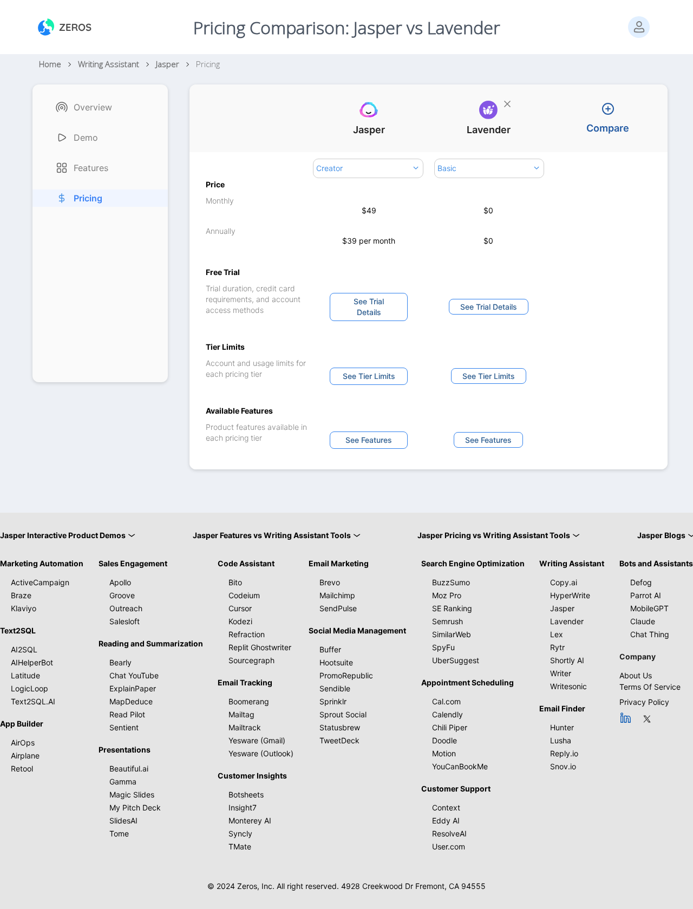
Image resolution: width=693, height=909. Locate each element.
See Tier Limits (369, 376)
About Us (635, 675)
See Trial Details (369, 307)
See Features (368, 439)
